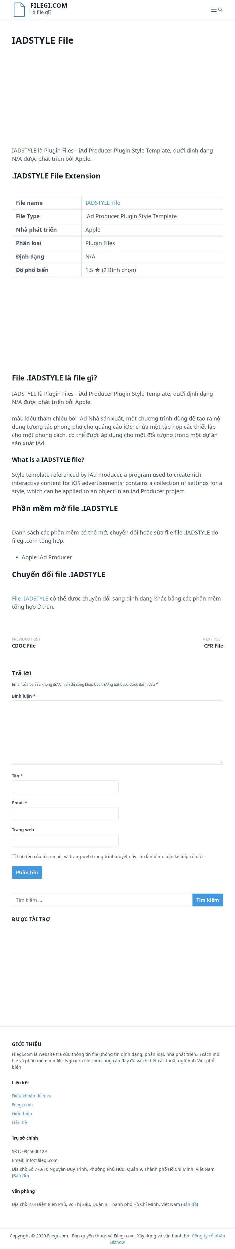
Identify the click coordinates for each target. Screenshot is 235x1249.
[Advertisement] (117, 103)
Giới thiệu (22, 1113)
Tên (17, 776)
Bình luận (23, 696)
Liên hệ (19, 1122)
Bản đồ (20, 1175)
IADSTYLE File (102, 202)
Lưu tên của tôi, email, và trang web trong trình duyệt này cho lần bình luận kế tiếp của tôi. (111, 856)
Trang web (23, 829)
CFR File (213, 645)
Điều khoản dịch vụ (31, 1096)
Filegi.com (48, 5)
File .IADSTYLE (30, 598)
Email (19, 803)
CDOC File (23, 645)
